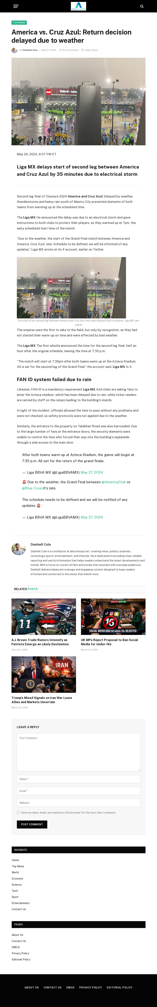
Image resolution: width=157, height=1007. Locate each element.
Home (15, 860)
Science (17, 884)
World (15, 872)
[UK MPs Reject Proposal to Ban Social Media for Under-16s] (113, 616)
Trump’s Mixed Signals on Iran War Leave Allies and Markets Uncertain (41, 700)
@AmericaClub (114, 482)
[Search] (142, 6)
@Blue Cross (32, 488)
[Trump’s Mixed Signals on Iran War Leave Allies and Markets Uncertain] (43, 674)
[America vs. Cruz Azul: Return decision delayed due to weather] (78, 101)
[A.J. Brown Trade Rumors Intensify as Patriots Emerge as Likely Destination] (43, 616)
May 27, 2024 (92, 472)
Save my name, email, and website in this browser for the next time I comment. (68, 812)
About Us (17, 934)
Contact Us (19, 909)
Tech (15, 890)
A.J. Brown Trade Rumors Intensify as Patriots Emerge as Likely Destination (40, 642)
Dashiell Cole (30, 50)
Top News (19, 22)
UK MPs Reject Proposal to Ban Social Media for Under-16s (109, 642)
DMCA (16, 947)
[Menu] (15, 6)
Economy (17, 878)
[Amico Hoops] (78, 6)
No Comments (71, 50)
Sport (15, 896)
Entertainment (21, 903)
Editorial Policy (21, 959)
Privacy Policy (20, 953)
